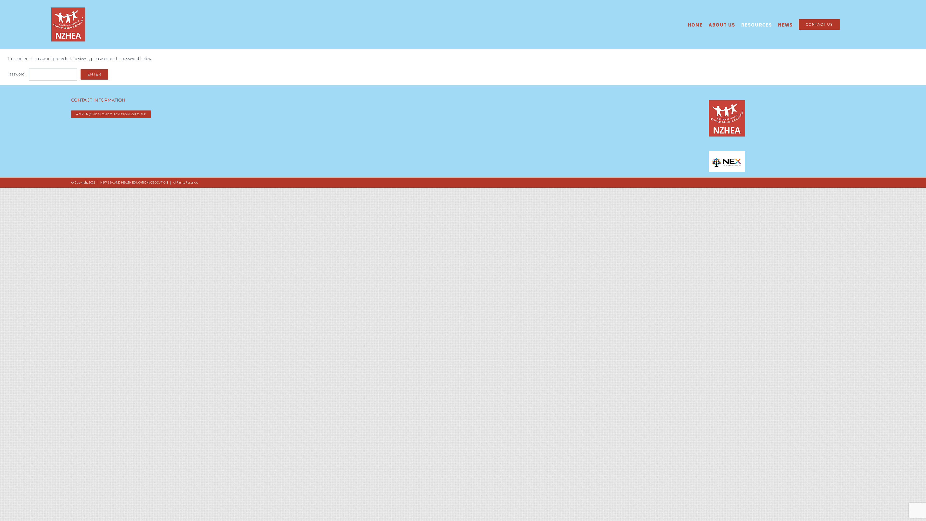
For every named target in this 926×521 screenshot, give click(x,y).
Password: (17, 74)
